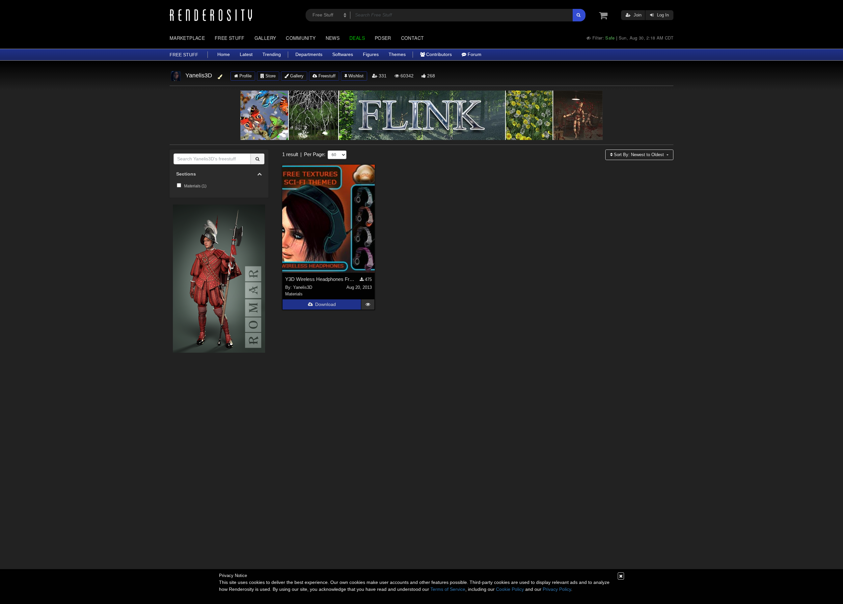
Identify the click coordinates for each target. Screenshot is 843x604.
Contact (412, 38)
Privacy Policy (557, 589)
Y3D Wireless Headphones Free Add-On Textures (320, 279)
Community (300, 38)
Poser (383, 38)
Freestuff (326, 75)
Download (325, 304)
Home (223, 54)
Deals (357, 38)
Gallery (265, 38)
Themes (397, 54)
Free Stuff (230, 38)
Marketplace (187, 38)
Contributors (438, 54)
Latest (246, 54)
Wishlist (355, 75)
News (333, 38)
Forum (473, 54)
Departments (308, 54)
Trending (271, 54)
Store (270, 75)
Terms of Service (447, 589)
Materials (294, 293)
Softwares (342, 54)
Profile (245, 75)
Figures (371, 54)
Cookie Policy (510, 589)
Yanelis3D (302, 287)
